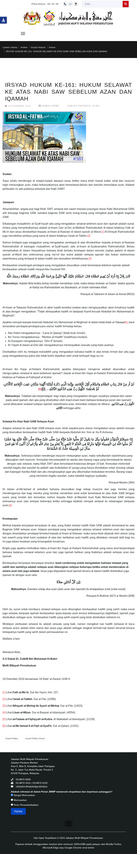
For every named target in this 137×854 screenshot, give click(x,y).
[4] (126, 322)
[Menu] (23, 33)
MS (48, 4)
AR (57, 4)
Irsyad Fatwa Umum (35, 738)
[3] (90, 258)
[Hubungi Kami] (65, 4)
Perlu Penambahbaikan (25, 805)
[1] (102, 231)
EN (53, 4)
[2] (88, 235)
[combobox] (102, 4)
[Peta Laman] (76, 4)
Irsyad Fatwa (11, 738)
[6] (10, 505)
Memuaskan (20, 800)
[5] (4, 719)
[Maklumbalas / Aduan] (70, 4)
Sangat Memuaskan (24, 795)
